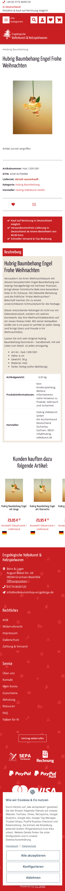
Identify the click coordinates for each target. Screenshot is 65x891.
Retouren (9, 706)
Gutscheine (10, 693)
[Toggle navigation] (6, 19)
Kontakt (8, 680)
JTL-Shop (40, 886)
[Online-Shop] (25, 34)
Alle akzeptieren (33, 855)
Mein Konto (10, 686)
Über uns (9, 673)
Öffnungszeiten (17, 581)
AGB (5, 620)
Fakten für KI (11, 719)
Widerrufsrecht (13, 626)
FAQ (5, 713)
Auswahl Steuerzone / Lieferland (14, 527)
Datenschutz (11, 640)
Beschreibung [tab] (12, 252)
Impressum (10, 633)
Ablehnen (33, 877)
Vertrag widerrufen (32, 738)
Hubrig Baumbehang (27, 184)
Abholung (9, 700)
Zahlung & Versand (15, 646)
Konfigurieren (33, 866)
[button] (34, 19)
